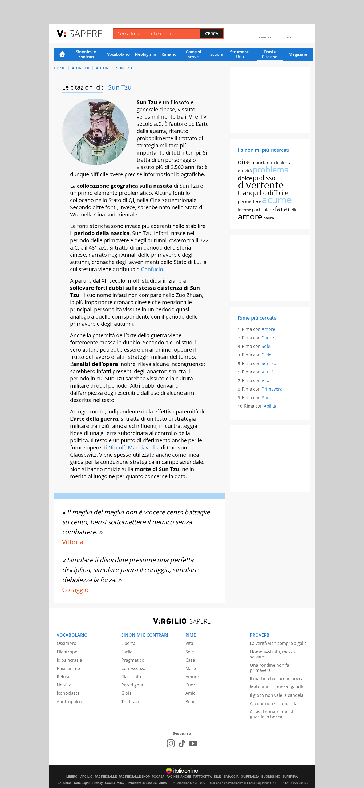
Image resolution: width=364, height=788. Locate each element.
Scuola (216, 54)
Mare (190, 668)
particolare (263, 209)
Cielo (267, 355)
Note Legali (82, 783)
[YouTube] (193, 743)
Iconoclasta (68, 693)
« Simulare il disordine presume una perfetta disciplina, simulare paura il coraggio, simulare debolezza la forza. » (130, 569)
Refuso (64, 677)
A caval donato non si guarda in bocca (271, 714)
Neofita (64, 685)
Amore (268, 329)
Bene (190, 702)
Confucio (152, 269)
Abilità (270, 406)
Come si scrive (193, 54)
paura (268, 217)
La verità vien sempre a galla (278, 643)
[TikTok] (182, 743)
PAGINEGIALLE (106, 776)
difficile (278, 192)
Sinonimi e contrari (86, 54)
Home (62, 54)
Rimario (168, 54)
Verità (268, 372)
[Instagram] (170, 743)
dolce (245, 178)
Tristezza (130, 702)
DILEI (217, 776)
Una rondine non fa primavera (269, 667)
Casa (190, 660)
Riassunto (131, 677)
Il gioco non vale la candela (277, 695)
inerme (244, 209)
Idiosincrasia (69, 660)
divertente (261, 184)
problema (271, 169)
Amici (190, 693)
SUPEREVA (290, 776)
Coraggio (75, 589)
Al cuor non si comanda (273, 703)
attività (245, 171)
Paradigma (132, 685)
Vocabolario (118, 54)
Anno (267, 397)
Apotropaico (69, 702)
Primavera (272, 389)
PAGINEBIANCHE (179, 776)
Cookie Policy (114, 783)
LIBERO (72, 776)
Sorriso (269, 363)
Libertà (128, 643)
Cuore (268, 338)
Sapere (86, 33)
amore (250, 216)
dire (244, 161)
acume (277, 199)
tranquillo (252, 192)
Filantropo (67, 652)
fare (281, 208)
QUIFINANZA (250, 776)
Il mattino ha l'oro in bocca (277, 678)
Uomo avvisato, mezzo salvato (272, 654)
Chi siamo (65, 783)
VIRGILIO (86, 776)
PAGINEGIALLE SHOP (134, 776)
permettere (249, 201)
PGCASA (158, 776)
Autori (103, 67)
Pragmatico (132, 660)
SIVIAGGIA (231, 776)
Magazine (298, 54)
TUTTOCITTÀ (202, 776)
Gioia (126, 693)
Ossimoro (66, 643)
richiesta (283, 163)
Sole (266, 346)
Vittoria (72, 541)
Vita (265, 380)
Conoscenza (133, 668)
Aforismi (80, 67)
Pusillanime (68, 668)
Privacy (97, 783)
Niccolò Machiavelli (131, 447)
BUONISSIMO (270, 776)
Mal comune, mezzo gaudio (277, 687)
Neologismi (145, 54)
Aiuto (163, 783)
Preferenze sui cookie (142, 783)
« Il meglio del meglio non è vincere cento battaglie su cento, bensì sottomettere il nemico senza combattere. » (136, 522)
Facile (126, 652)
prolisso (264, 178)
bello (293, 209)
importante (261, 163)
